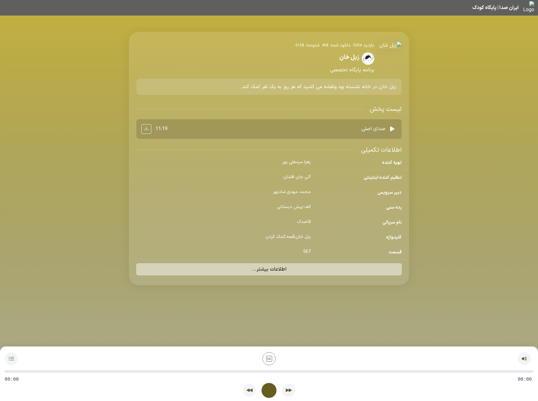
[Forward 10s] (288, 390)
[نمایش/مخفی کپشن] (269, 358)
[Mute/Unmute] (524, 358)
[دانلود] (146, 129)
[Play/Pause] (269, 390)
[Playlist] (11, 358)
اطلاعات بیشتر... (269, 269)
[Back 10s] (249, 390)
